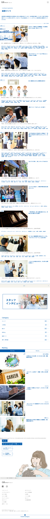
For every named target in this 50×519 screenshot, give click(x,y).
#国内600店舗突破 (25, 47)
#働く (20, 47)
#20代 (2, 281)
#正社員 (15, 48)
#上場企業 (35, 46)
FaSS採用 (26, 494)
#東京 (14, 256)
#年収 (23, 181)
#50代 (9, 73)
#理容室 (22, 48)
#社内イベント (30, 128)
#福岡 (29, 256)
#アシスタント (9, 46)
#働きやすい (16, 47)
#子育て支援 (8, 154)
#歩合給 (15, 155)
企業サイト (4, 503)
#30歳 (2, 255)
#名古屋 (36, 255)
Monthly (12, 350)
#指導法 (19, 75)
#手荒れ (39, 154)
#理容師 (25, 48)
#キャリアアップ (31, 181)
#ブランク (3, 74)
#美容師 (6, 49)
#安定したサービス (14, 154)
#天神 (2, 256)
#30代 (2, 73)
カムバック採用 (4, 496)
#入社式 (33, 231)
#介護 (2, 153)
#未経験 (5, 48)
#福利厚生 (42, 48)
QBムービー (27, 498)
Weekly (37, 350)
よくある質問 (4, 501)
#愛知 (11, 256)
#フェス (8, 127)
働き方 (24, 328)
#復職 (34, 101)
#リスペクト (38, 152)
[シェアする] (3, 486)
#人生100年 (3, 47)
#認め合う (10, 207)
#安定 (30, 47)
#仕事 (12, 281)
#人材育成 (42, 46)
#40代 (5, 73)
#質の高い (10, 156)
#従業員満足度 (29, 154)
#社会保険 (38, 48)
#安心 (33, 47)
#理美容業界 (30, 48)
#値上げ (11, 153)
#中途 (38, 46)
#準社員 (22, 155)
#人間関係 (8, 47)
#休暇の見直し (6, 153)
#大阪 (44, 255)
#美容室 (2, 49)
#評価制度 (37, 181)
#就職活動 (40, 47)
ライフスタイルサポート (6, 492)
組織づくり (24, 336)
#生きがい (39, 155)
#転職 (32, 76)
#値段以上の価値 (17, 153)
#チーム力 (32, 206)
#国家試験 (41, 255)
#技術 (16, 75)
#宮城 (5, 256)
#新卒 (2, 48)
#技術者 (43, 154)
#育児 (6, 156)
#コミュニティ (18, 152)
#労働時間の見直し (35, 153)
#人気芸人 (28, 127)
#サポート (24, 152)
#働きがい (22, 153)
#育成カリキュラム (27, 76)
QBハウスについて (28, 490)
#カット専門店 (19, 46)
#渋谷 (23, 256)
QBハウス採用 (4, 494)
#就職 (36, 47)
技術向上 (24, 332)
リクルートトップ (5, 490)
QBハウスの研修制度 (28, 492)
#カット (14, 46)
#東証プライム (10, 48)
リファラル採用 (27, 496)
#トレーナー (42, 73)
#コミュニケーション (29, 73)
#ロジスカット (12, 74)
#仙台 (33, 255)
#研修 (34, 48)
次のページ (46, 285)
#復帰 (47, 47)
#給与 (14, 76)
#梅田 (17, 256)
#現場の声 (26, 155)
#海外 (20, 256)
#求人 (19, 48)
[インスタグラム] (7, 486)
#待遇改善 (23, 154)
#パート (34, 152)
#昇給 (26, 181)
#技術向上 (45, 206)
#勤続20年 (3, 154)
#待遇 (44, 47)
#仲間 (12, 47)
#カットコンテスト (29, 126)
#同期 (37, 231)
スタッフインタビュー (5, 498)
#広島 (8, 256)
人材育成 (24, 324)
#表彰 (47, 128)
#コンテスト (21, 206)
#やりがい (30, 46)
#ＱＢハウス (3, 46)
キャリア (24, 321)
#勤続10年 (41, 153)
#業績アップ (7, 155)
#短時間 (43, 155)
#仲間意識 (30, 231)
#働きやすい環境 (28, 153)
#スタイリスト (25, 46)
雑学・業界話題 (24, 339)
